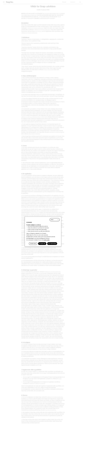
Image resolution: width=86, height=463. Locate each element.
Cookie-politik (46, 240)
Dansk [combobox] (52, 219)
